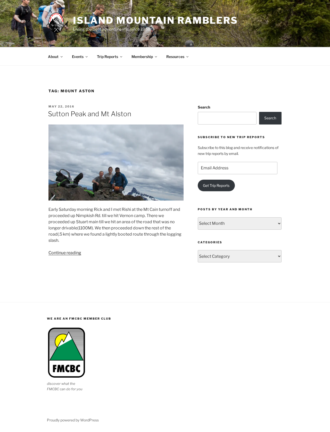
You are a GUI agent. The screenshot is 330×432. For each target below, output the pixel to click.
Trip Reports (107, 56)
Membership (142, 56)
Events (78, 56)
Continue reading (64, 252)
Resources (175, 56)
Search (204, 107)
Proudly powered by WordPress (73, 420)
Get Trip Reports (216, 185)
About (53, 56)
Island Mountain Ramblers (155, 20)
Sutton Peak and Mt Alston (89, 114)
